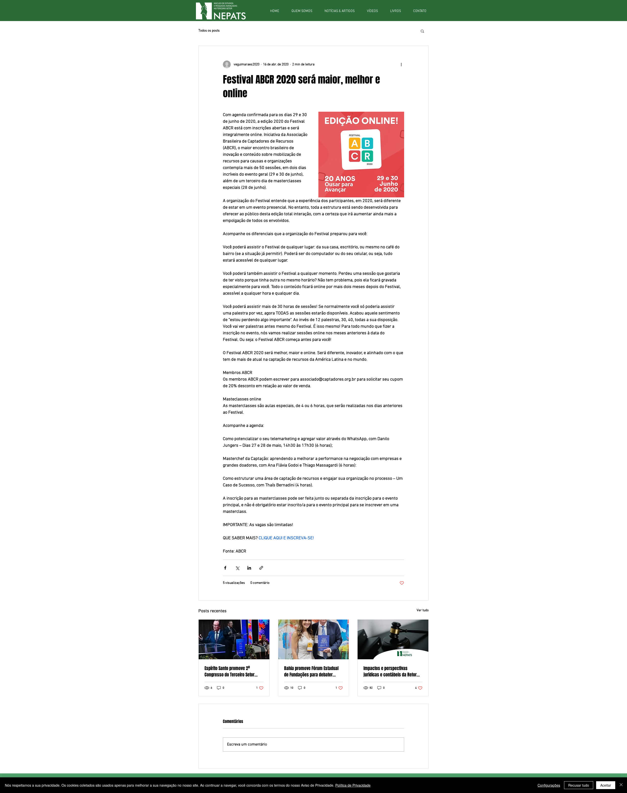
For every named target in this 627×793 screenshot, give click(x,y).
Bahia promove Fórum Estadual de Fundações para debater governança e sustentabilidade (311, 671)
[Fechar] (621, 785)
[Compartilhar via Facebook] (225, 567)
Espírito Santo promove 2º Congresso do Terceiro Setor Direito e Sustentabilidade (229, 671)
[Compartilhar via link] (261, 567)
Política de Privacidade (353, 785)
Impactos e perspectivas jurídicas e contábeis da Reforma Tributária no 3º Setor (392, 671)
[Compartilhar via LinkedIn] (249, 567)
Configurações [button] (549, 785)
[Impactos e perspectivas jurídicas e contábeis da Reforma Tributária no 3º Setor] (393, 639)
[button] (422, 31)
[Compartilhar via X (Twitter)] (237, 567)
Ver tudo (423, 610)
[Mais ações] (401, 64)
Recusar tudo (578, 785)
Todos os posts (209, 31)
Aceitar (605, 785)
